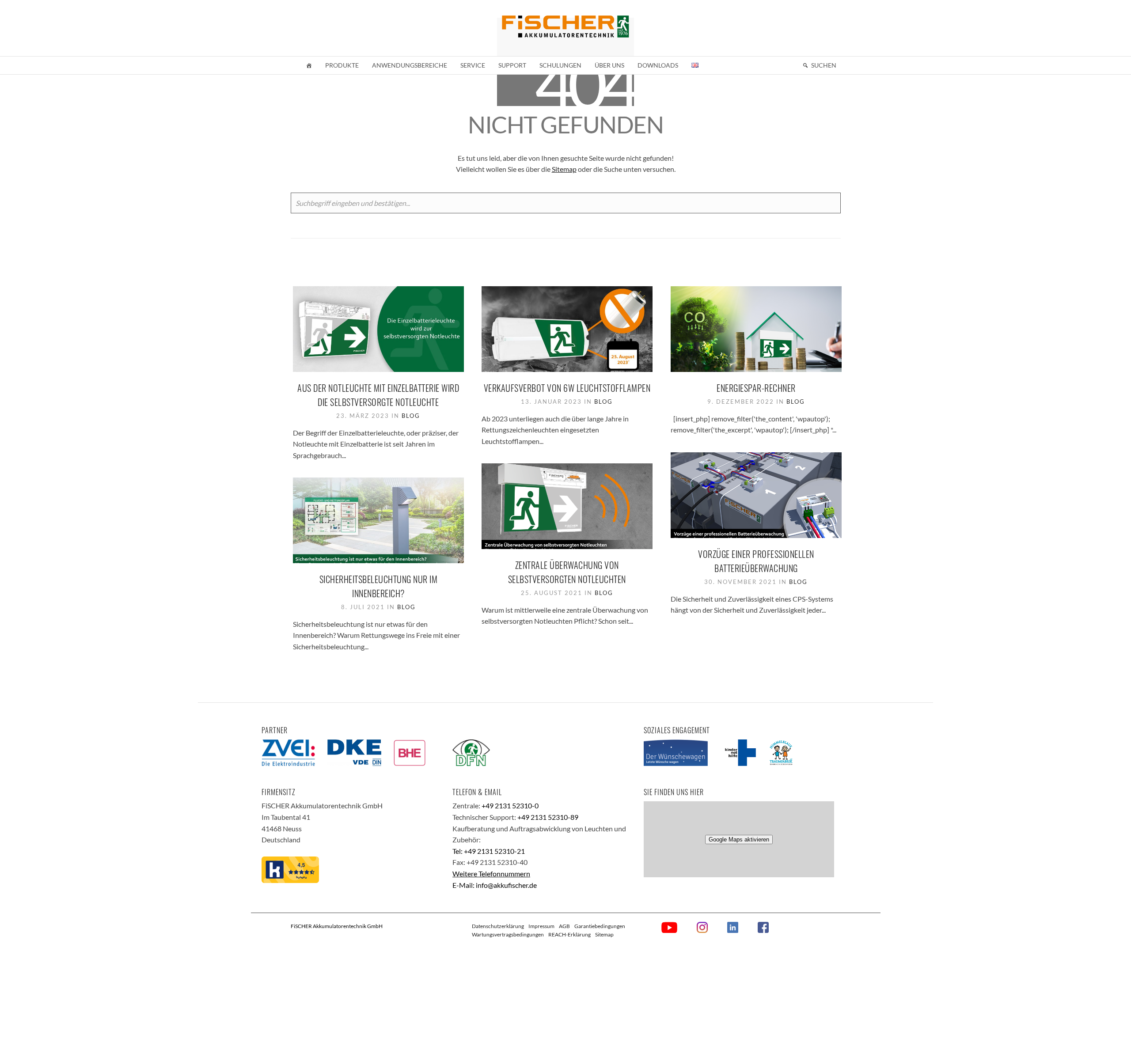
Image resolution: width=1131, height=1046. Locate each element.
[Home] (308, 65)
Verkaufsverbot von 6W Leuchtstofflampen (567, 387)
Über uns (609, 65)
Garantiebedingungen (599, 926)
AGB (564, 926)
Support (512, 65)
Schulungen (560, 65)
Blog (411, 415)
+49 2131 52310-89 (547, 817)
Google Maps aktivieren (739, 839)
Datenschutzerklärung (498, 926)
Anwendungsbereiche (409, 65)
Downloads (658, 65)
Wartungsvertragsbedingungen (508, 934)
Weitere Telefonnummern (491, 873)
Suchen (823, 65)
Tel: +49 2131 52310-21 (488, 851)
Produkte (342, 65)
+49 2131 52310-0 (510, 805)
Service (472, 65)
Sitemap (564, 169)
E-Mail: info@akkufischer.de (494, 885)
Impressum (541, 926)
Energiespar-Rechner (756, 387)
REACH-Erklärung (569, 934)
